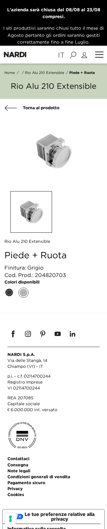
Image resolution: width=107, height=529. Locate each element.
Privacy (15, 488)
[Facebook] (13, 334)
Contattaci (18, 458)
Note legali (18, 470)
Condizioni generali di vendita (38, 476)
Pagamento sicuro (26, 482)
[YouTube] (58, 334)
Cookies (15, 494)
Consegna (17, 465)
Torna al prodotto (40, 107)
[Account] (85, 55)
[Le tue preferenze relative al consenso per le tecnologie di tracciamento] (10, 518)
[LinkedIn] (72, 334)
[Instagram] (28, 334)
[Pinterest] (43, 334)
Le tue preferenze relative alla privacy (60, 516)
